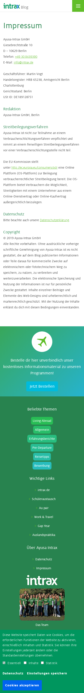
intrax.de (44, 490)
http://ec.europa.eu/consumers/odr (34, 167)
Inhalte (33, 663)
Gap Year (44, 526)
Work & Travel (43, 517)
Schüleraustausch (44, 499)
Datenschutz (43, 559)
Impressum (43, 568)
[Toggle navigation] (78, 6)
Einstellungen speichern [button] (47, 673)
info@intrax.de (23, 62)
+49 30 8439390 (26, 56)
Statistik (51, 663)
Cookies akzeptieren (22, 685)
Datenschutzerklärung (54, 220)
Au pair (44, 508)
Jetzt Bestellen (42, 386)
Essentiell (14, 663)
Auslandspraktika (43, 535)
